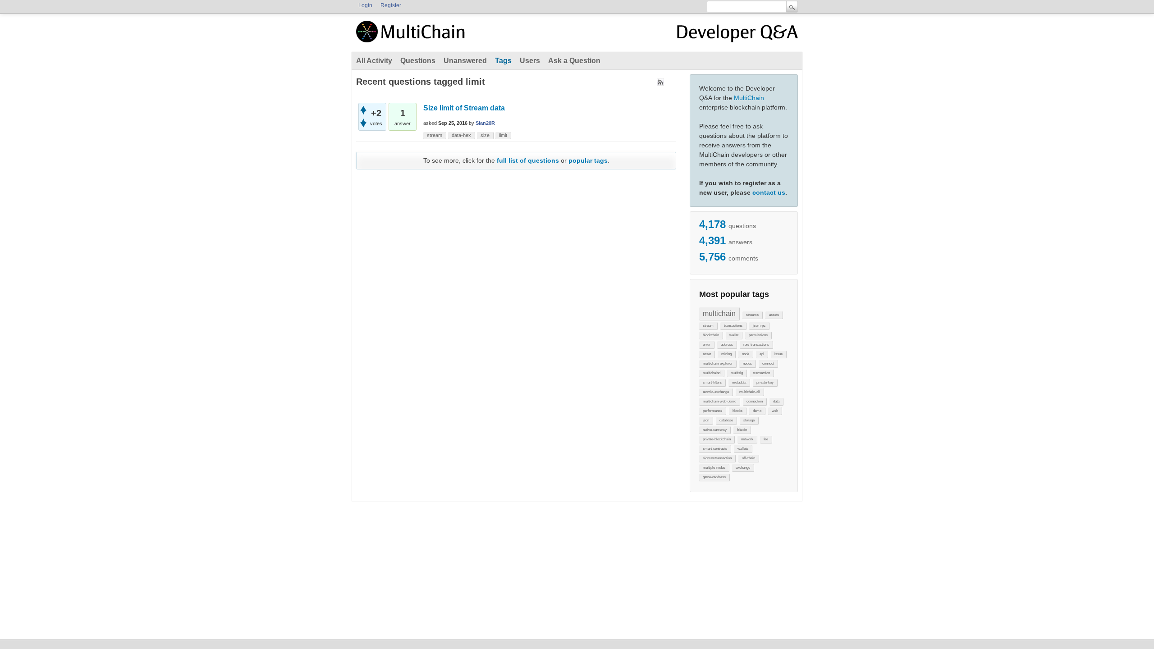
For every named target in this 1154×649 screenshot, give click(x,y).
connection (754, 401)
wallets (742, 449)
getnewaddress (714, 477)
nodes (747, 363)
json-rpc (759, 326)
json (706, 420)
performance (712, 411)
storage (749, 420)
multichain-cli (749, 392)
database (726, 420)
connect (768, 363)
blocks (737, 411)
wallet (733, 335)
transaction (761, 373)
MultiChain (749, 97)
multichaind (711, 373)
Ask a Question (574, 60)
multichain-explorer (718, 363)
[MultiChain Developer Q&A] (737, 35)
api (762, 354)
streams (752, 315)
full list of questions (528, 160)
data (776, 401)
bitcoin (742, 430)
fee (766, 439)
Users (530, 60)
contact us (768, 192)
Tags (503, 60)
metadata (739, 382)
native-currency (715, 430)
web (775, 411)
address (727, 345)
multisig (737, 373)
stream (708, 326)
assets (774, 315)
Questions (417, 60)
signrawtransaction (717, 458)
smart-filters (712, 382)
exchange (743, 468)
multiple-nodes (714, 468)
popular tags (588, 160)
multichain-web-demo (719, 401)
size (485, 135)
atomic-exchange (716, 392)
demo (757, 411)
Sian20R (485, 123)
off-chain (748, 458)
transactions (733, 326)
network (747, 439)
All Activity (374, 60)
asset (707, 354)
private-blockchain (717, 439)
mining (726, 354)
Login (365, 5)
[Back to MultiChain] (412, 36)
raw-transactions (756, 345)
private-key (765, 382)
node (745, 354)
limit (503, 135)
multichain (719, 313)
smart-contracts (715, 449)
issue (778, 354)
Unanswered (465, 60)
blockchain (711, 335)
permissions (758, 335)
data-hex (461, 135)
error (706, 345)
